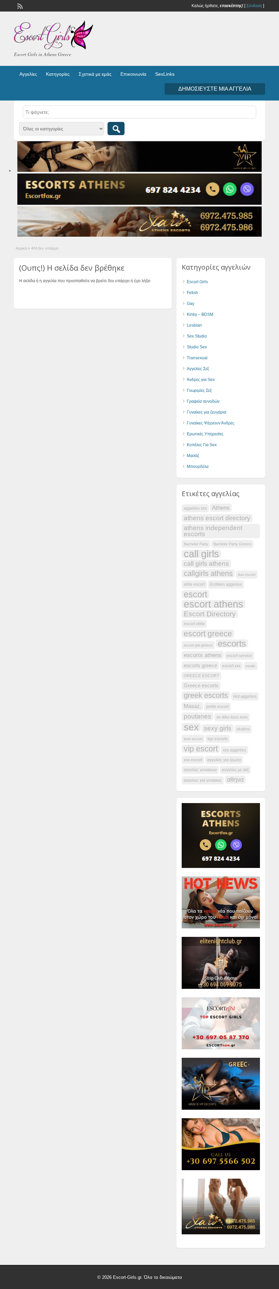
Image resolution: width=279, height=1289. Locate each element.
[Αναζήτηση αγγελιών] (116, 128)
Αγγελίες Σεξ (198, 368)
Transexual (197, 358)
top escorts (218, 739)
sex (191, 727)
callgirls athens (208, 573)
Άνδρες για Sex (201, 379)
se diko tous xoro (232, 717)
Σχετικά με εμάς (95, 74)
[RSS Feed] (19, 5)
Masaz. (192, 706)
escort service (239, 655)
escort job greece (198, 645)
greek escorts (206, 695)
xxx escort (193, 760)
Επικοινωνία (133, 74)
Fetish (192, 292)
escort (195, 594)
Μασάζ (193, 455)
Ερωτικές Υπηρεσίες (205, 434)
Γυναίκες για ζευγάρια (206, 412)
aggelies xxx (195, 508)
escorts (232, 643)
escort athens (213, 604)
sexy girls (217, 728)
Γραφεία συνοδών (203, 401)
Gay (190, 303)
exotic (251, 666)
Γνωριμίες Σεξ (199, 390)
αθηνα (235, 779)
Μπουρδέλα (198, 466)
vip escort (201, 749)
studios (243, 729)
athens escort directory (217, 518)
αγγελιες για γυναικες (203, 780)
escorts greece (200, 665)
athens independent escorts (213, 531)
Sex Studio (197, 336)
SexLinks (165, 74)
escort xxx (231, 666)
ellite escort (194, 584)
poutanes (197, 716)
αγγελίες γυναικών (200, 769)
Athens (221, 507)
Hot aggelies (245, 696)
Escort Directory (210, 614)
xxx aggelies (234, 750)
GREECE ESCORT (201, 675)
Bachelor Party (196, 544)
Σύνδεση (254, 5)
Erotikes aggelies (226, 584)
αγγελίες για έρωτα (224, 760)
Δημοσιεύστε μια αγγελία (214, 89)
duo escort (247, 575)
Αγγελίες (28, 74)
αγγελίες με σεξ (235, 769)
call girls (201, 554)
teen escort (193, 739)
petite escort (217, 706)
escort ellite (194, 623)
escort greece (208, 634)
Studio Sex (197, 347)
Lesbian (194, 325)
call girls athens (206, 563)
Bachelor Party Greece (232, 544)
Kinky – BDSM (200, 314)
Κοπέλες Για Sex (202, 444)
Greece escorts (201, 685)
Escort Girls (197, 281)
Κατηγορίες (58, 74)
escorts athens (202, 655)
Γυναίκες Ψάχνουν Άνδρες (210, 423)
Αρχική (21, 248)
